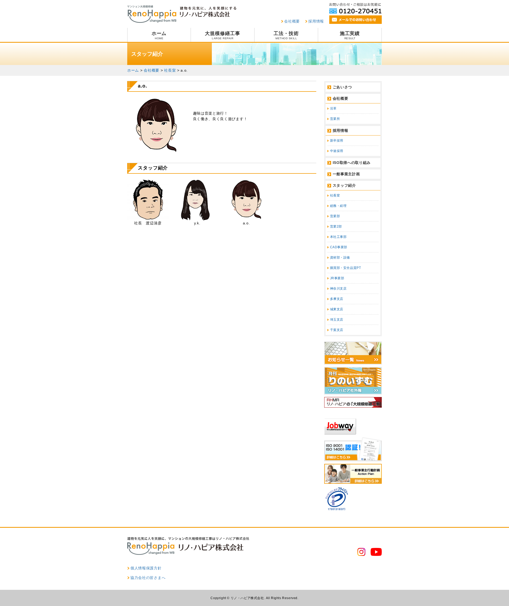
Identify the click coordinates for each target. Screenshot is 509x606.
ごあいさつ (342, 87)
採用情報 (316, 21)
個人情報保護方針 (146, 568)
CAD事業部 (339, 247)
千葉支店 (336, 330)
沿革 (333, 108)
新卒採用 (336, 140)
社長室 (335, 195)
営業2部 (336, 226)
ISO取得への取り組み (352, 162)
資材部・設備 (340, 257)
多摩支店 (336, 299)
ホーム (159, 35)
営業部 (335, 216)
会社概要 (292, 21)
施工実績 (350, 35)
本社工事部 (338, 237)
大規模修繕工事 (222, 35)
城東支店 (336, 309)
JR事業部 (337, 278)
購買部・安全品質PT (345, 268)
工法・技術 (286, 35)
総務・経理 (338, 206)
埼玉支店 (336, 319)
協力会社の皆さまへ (147, 578)
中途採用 (336, 151)
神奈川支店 (338, 288)
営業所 (335, 119)
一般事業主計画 (346, 174)
